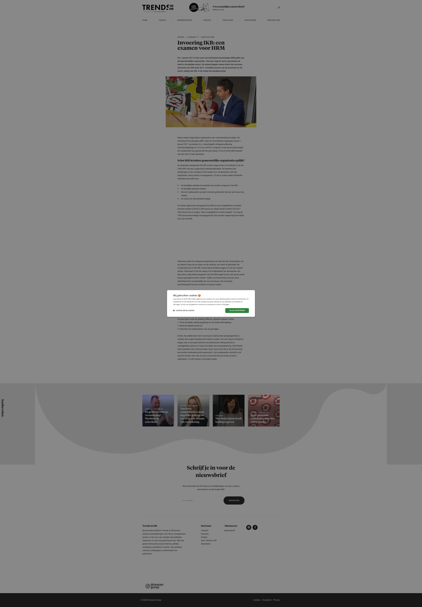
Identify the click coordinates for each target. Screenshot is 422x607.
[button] (183, 311)
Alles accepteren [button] (237, 310)
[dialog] (211, 303)
